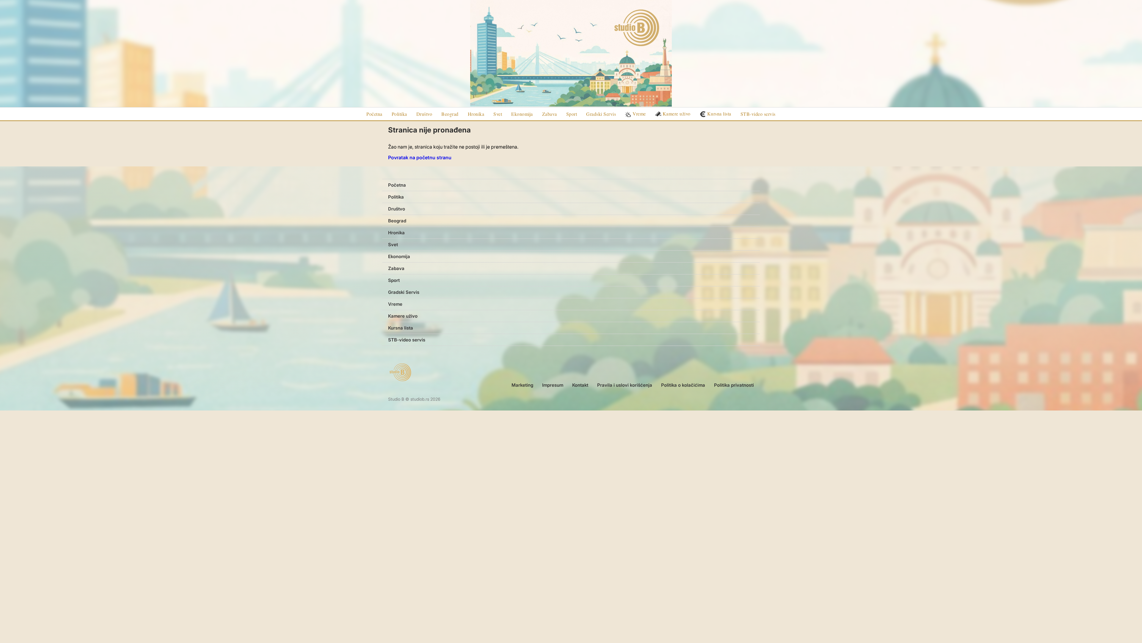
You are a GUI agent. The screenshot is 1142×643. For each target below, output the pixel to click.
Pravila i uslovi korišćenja (624, 385)
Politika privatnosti (734, 385)
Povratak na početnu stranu (419, 157)
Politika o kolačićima (683, 385)
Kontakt (580, 385)
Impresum (552, 385)
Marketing (522, 385)
